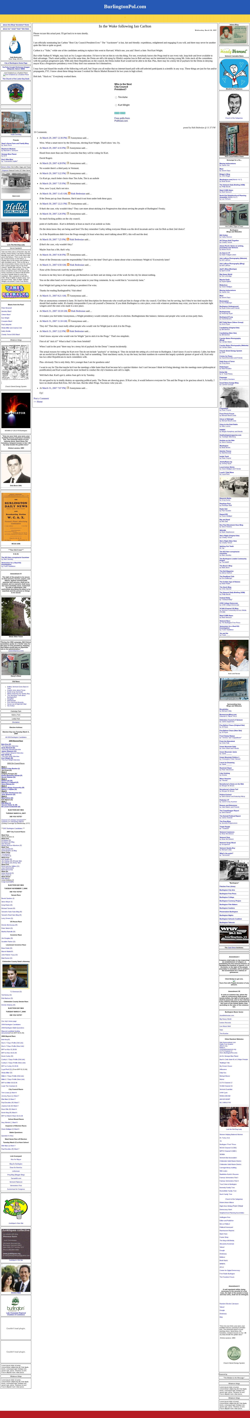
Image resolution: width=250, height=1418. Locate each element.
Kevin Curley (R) (7, 1056)
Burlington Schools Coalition (231, 919)
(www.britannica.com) (16, 651)
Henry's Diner (6, 167)
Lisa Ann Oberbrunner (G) (11, 793)
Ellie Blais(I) (5, 878)
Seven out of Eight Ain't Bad (16, 704)
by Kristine (225, 774)
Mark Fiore (223, 1234)
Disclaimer (16, 722)
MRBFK (222, 1264)
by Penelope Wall (226, 504)
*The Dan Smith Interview (10, 756)
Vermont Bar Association (228, 1158)
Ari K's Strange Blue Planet (229, 1056)
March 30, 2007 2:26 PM (54, 214)
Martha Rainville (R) (8, 931)
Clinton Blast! (6, 314)
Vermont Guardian (226, 1089)
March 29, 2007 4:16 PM (54, 148)
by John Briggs (225, 175)
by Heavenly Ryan (226, 312)
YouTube (5, 67)
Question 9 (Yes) (7, 1136)
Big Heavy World (225, 1019)
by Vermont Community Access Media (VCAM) (233, 610)
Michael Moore (225, 1076)
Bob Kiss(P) (5, 1039)
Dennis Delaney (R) (8, 1005)
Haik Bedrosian (78, 193)
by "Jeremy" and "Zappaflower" (231, 737)
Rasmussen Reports (227, 1230)
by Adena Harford (227, 572)
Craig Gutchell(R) (7, 882)
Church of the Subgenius (234, 118)
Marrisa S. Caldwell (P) (9, 782)
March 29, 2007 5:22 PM (54, 173)
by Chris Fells (227, 742)
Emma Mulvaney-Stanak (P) (11, 775)
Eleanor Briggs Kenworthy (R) (12, 787)
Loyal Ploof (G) (6, 1069)
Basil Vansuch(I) (7, 870)
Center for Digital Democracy (230, 1270)
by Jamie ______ (228, 753)
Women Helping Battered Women (231, 1134)
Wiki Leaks (223, 1171)
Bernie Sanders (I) (7, 898)
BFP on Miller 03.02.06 (9, 1083)
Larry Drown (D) (7, 918)
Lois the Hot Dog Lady (234, 1129)
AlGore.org (223, 1046)
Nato (221, 1030)
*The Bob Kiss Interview (9, 746)
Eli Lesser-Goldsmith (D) (10, 806)
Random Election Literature (229, 1304)
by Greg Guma (225, 499)
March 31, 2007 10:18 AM (54, 311)
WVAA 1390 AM (225, 1096)
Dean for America (16, 1167)
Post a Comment (41, 398)
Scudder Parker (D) (8, 941)
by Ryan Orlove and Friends (230, 307)
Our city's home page (8, 1021)
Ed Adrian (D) (6, 840)
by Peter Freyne (225, 409)
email (14, 29)
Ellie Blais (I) (6, 803)
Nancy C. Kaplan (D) (9, 789)
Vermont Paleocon (16, 1182)
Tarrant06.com (16, 1178)
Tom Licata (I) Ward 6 (9, 1092)
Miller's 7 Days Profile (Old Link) (12, 1076)
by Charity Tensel (229, 241)
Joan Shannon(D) (7, 868)
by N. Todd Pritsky (226, 373)
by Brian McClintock (227, 833)
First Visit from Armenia (15, 702)
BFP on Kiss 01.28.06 (9, 1049)
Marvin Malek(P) (7, 951)
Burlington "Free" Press (228, 1144)
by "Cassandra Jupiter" (9, 160)
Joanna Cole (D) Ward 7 (10, 1106)
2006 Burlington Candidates (11, 1024)
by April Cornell (228, 270)
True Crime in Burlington (228, 1184)
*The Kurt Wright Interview (10, 760)
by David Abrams (226, 318)
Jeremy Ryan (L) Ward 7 (10, 1096)
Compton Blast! (6, 321)
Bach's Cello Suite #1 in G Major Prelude (234, 1059)
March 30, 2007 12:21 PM (54, 203)
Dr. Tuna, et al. (225, 1138)
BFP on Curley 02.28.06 (9, 1066)
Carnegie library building (228, 1168)
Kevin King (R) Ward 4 (9, 1112)
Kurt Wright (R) (6, 859)
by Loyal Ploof (227, 473)
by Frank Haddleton (11, 564)
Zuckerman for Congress (16, 1189)
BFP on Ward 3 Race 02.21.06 (12, 1116)
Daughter (10, 699)
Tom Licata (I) (6, 875)
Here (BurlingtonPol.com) (228, 1053)
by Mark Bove (226, 566)
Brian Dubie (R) (6, 948)
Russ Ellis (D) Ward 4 (9, 1109)
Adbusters (223, 1069)
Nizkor (222, 1079)
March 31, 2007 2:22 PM (54, 331)
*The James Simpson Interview (12, 753)
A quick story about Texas (16, 690)
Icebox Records (225, 1022)
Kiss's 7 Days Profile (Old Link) (12, 1043)
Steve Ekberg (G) (7, 784)
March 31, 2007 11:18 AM (54, 321)
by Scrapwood (228, 843)
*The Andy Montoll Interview (11, 749)
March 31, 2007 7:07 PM (54, 388)
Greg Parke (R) (6, 905)
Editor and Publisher (227, 1220)
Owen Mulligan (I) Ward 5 (10, 1129)
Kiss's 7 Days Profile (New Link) (12, 1046)
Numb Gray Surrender (15, 692)
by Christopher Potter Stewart (230, 758)
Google (12, 67)
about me (7, 29)
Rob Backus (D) (7, 998)
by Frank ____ (225, 634)
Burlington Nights (226, 915)
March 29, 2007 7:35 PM (54, 183)
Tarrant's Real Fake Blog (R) (11, 915)
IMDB (23, 69)
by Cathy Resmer (226, 236)
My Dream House (226, 1066)
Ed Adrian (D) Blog (7, 842)
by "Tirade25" (225, 827)
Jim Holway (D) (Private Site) (11, 861)
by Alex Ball (225, 520)
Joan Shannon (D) (8, 794)
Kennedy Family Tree (227, 1187)
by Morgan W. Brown (232, 785)
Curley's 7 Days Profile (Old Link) (13, 1059)
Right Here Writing (231, 1206)
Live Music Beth (225, 1026)
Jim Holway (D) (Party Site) (11, 863)
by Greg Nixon (227, 362)
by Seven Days (225, 169)
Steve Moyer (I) (6, 902)
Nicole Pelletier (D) (8, 777)
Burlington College (227, 897)
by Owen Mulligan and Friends (230, 468)
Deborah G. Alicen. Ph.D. (228, 715)
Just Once (232, 947)
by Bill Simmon (229, 328)
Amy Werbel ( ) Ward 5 (9, 1122)
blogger (27, 67)
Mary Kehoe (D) (7, 798)
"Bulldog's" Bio (225, 1063)
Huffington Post (225, 1217)
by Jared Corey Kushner (228, 801)
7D (221, 1141)
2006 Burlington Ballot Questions (12, 1028)
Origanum (5, 170)
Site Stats (25, 29)
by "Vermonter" (226, 854)
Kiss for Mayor (16, 1159)
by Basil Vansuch (226, 191)
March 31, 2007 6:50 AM (54, 265)
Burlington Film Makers (228, 904)
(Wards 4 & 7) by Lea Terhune (233, 197)
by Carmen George (229, 383)
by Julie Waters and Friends (229, 806)
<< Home (38, 401)
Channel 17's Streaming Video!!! (12, 821)
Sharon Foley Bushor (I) (10, 768)
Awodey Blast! (6, 311)
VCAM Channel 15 (226, 1086)
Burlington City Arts (227, 890)
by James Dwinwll (230, 817)
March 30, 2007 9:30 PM (54, 255)
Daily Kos (223, 1073)
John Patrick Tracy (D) (9, 955)
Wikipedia (10, 69)
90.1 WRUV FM (225, 1102)
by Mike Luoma (229, 425)
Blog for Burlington (16, 1164)
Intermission (11, 700)
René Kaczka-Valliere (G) (10, 866)
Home (27, 25)
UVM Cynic (224, 1092)
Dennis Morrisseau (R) (9, 925)
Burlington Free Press (228, 893)
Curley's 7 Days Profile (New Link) (13, 1063)
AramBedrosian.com (227, 1015)
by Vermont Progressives (228, 822)
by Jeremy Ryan (226, 462)
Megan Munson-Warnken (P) (11, 845)
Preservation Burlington (229, 912)
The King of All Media (227, 1240)
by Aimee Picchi (232, 247)
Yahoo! (17, 69)
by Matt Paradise (225, 367)
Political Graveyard (226, 1227)
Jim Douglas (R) (7, 938)
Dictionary (19, 67)
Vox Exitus (11, 706)
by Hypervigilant (225, 280)
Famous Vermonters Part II (229, 1181)
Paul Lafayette (6, 324)
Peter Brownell (6, 308)
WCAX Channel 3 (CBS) (228, 1148)
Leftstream (16, 1171)
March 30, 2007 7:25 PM (54, 239)
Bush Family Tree (226, 1194)
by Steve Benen (229, 811)
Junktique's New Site (16, 1223)
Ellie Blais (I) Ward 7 (8, 1099)
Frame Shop (224, 1237)
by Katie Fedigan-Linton (228, 254)
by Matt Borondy (225, 452)
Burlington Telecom (227, 922)
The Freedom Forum (227, 1277)
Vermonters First (16, 1185)
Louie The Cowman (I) (9, 1086)
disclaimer (20, 25)
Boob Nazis (224, 1260)
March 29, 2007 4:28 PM (54, 163)
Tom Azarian (224, 1033)
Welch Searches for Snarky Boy (18, 693)
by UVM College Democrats (229, 604)
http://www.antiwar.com (228, 1042)
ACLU (222, 1267)
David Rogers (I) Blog (9, 850)
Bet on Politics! (225, 1224)
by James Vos (228, 164)
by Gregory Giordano (227, 378)
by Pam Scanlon (225, 510)
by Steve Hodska (227, 441)
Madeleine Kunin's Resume (229, 1174)
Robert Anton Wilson (227, 1202)
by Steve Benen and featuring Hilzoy (232, 795)
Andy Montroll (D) (7, 873)
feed (19, 29)
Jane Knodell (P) (7, 849)
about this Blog (9, 25)
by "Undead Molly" (226, 598)
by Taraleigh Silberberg (230, 436)
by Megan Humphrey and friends (231, 430)
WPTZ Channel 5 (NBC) (228, 1151)
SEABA (222, 1154)
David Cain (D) (6, 781)
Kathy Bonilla (5, 331)
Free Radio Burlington (227, 1274)
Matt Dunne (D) (6, 958)
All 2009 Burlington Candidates (16, 737)
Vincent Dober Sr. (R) (9, 805)
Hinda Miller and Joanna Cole (11, 328)
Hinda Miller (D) (6, 1073)
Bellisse (222, 1047)
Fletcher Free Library (227, 886)
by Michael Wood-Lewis (228, 414)
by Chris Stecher (225, 588)
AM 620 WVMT (225, 1099)
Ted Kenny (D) (6, 995)
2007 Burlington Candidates (12, 828)
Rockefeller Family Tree (228, 1191)
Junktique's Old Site (16, 1260)
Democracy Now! (226, 1209)
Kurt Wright (5, 318)
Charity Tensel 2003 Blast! (10, 334)
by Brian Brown (225, 446)
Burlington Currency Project (230, 901)
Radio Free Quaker (226, 1044)
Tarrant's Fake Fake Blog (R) (11, 912)
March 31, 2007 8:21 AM (54, 296)
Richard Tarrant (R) (8, 908)
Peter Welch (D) (7, 928)
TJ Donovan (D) (16, 991)
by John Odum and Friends (229, 747)
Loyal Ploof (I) (6, 856)
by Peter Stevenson (227, 769)
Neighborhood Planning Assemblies (232, 1213)
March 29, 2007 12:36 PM (54, 138)
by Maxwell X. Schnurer (9, 149)
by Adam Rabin (230, 582)
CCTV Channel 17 (226, 1051)
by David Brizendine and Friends (231, 357)
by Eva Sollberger (226, 302)
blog (221, 1317)
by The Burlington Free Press (230, 622)
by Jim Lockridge (226, 275)
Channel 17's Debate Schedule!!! (12, 820)
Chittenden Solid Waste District (230, 1161)
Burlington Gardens (227, 908)
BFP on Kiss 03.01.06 (9, 1053)
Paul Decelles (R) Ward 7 (10, 1102)
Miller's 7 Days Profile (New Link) (13, 1079)
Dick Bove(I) (5, 844)
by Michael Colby (226, 710)
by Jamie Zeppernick (231, 720)
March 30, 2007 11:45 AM (54, 193)
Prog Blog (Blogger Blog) (16, 1175)
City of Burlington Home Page (15, 63)
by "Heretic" (225, 779)
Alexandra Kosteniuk (227, 1244)
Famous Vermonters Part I (229, 1177)
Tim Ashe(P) (5, 854)
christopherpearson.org (228, 1049)
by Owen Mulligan (226, 286)
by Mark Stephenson (227, 531)
